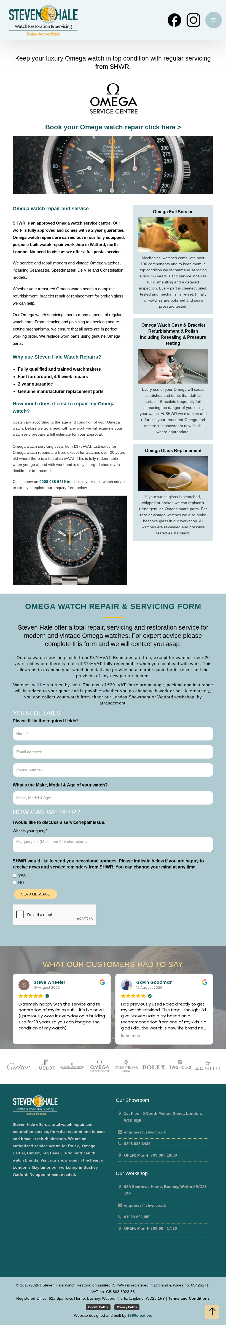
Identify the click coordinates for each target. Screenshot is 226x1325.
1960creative (139, 1315)
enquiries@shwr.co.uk (145, 1132)
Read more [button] (128, 1036)
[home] (85, 20)
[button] (213, 20)
